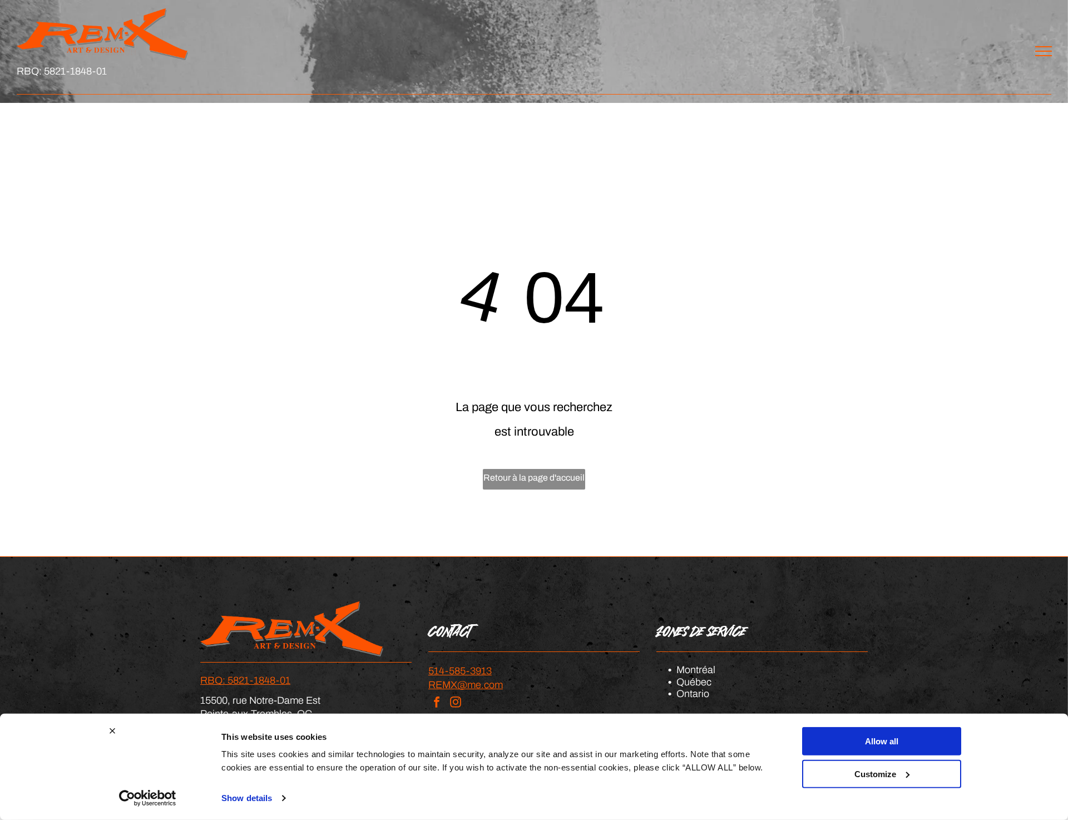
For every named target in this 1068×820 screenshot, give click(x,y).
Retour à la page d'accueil (534, 477)
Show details (246, 798)
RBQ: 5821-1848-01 (62, 71)
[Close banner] (112, 731)
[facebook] (436, 703)
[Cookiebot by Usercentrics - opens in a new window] (147, 798)
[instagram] (455, 703)
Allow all (881, 741)
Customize (875, 773)
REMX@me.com (465, 684)
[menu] (1043, 51)
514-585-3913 (460, 670)
